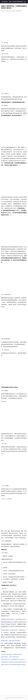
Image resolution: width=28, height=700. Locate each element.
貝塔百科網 (4, 1)
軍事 (10, 1)
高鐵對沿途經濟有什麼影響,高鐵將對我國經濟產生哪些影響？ (14, 664)
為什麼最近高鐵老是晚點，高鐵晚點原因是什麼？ (12, 654)
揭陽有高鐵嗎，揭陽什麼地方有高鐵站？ (11, 640)
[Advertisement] (14, 27)
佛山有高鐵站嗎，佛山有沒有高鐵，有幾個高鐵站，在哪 (14, 630)
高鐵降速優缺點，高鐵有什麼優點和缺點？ (10, 657)
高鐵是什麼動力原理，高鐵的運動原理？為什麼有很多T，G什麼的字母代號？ (14, 659)
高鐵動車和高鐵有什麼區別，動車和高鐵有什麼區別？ (14, 619)
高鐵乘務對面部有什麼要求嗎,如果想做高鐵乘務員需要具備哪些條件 (14, 662)
